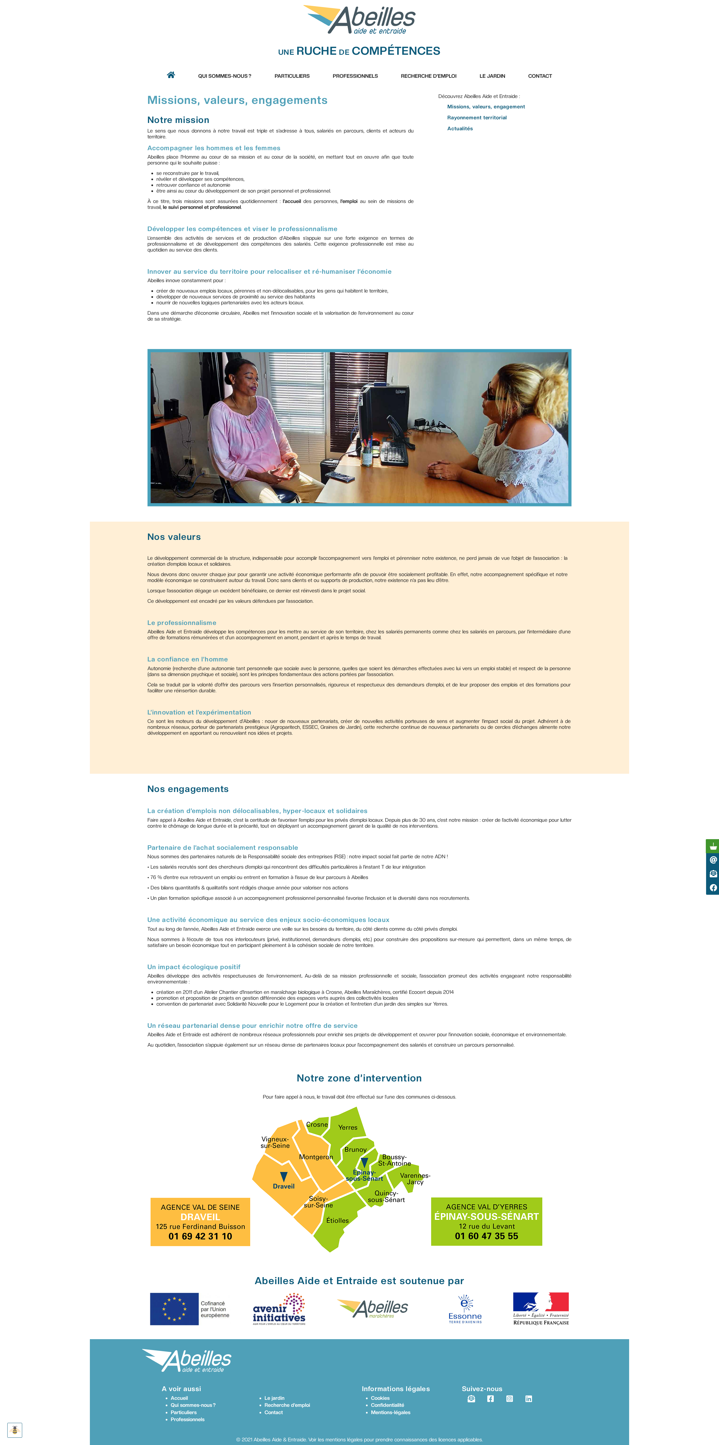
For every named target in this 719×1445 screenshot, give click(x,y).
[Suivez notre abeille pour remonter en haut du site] (14, 1430)
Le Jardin (492, 76)
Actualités (460, 128)
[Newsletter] (471, 1399)
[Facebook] (490, 1399)
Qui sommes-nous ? (224, 76)
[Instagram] (509, 1399)
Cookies (380, 1398)
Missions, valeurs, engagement (486, 106)
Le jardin (275, 1398)
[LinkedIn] (529, 1399)
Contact (540, 76)
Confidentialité (387, 1405)
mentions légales (344, 1439)
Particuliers (292, 76)
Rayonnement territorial (477, 117)
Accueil (179, 1398)
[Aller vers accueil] (171, 74)
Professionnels (355, 76)
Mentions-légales (390, 1412)
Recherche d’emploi (428, 76)
